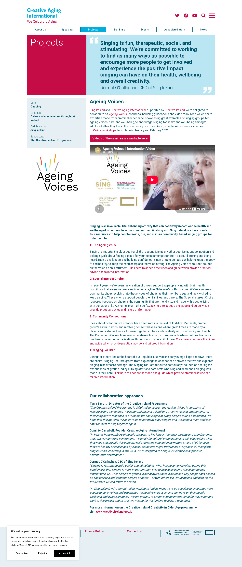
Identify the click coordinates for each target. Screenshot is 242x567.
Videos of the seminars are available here (120, 138)
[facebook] (186, 16)
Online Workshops (105, 130)
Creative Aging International (128, 110)
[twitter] (177, 16)
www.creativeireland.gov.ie (114, 511)
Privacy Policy (94, 531)
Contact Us (134, 531)
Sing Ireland (97, 110)
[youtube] (194, 16)
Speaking (67, 29)
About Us (40, 29)
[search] (203, 16)
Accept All (64, 553)
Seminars (119, 29)
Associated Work (174, 29)
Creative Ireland (175, 110)
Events (145, 29)
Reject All (43, 553)
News (203, 29)
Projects (93, 29)
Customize (21, 553)
